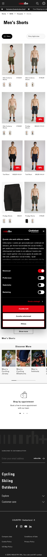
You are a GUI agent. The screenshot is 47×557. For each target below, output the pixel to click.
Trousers (20, 13)
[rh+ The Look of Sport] (23, 3)
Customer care (9, 502)
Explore (5, 496)
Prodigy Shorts (27, 127)
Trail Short (6, 174)
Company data (7, 536)
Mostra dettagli (34, 301)
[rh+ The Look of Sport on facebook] (16, 526)
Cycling (8, 474)
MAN (11, 13)
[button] (20, 413)
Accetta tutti (23, 309)
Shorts (29, 13)
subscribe (37, 458)
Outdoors (9, 488)
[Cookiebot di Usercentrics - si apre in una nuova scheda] (29, 231)
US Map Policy (7, 547)
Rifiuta (23, 324)
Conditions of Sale (31, 536)
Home (4, 13)
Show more (23, 331)
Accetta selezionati (23, 316)
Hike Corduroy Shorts (7, 78)
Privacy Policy (29, 542)
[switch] (41, 278)
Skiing (7, 481)
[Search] (12, 3)
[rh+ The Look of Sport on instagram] (21, 526)
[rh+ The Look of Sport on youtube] (25, 526)
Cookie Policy (7, 542)
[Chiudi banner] (43, 231)
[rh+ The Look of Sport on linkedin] (30, 526)
